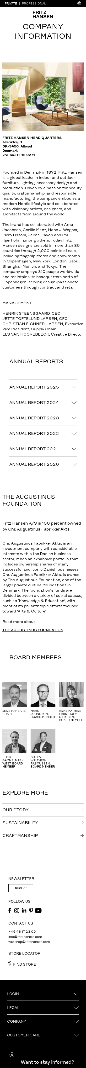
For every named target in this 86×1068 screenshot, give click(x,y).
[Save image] (77, 68)
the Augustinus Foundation (32, 630)
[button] (47, 1062)
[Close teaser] (12, 1054)
